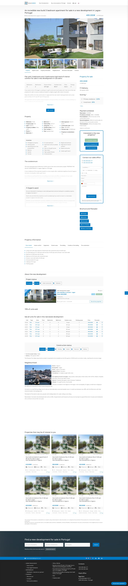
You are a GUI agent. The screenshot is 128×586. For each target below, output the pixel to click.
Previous (28, 40)
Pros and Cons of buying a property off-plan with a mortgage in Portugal (64, 569)
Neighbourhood (56, 70)
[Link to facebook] (92, 558)
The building (62, 245)
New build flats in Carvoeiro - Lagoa (66, 292)
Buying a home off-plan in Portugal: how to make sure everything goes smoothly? (63, 566)
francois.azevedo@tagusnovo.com (33, 558)
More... (81, 106)
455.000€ (90, 327)
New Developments (43, 3)
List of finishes (85, 224)
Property (28, 70)
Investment (89, 170)
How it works (30, 565)
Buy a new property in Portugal (58, 3)
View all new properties (96, 301)
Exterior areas (54, 245)
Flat (31, 322)
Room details (29, 245)
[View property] (47, 472)
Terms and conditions (32, 581)
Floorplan (84, 213)
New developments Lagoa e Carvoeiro (35, 15)
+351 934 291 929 (87, 162)
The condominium (85, 245)
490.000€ (90, 331)
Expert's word (35, 70)
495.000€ (90, 334)
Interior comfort (37, 245)
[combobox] (82, 184)
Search (96, 544)
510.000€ (90, 336)
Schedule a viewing (91, 140)
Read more (50, 104)
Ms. (86, 173)
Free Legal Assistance (32, 567)
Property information (45, 70)
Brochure (84, 217)
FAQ (54, 575)
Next (99, 40)
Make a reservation (86, 228)
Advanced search (50, 549)
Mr (82, 173)
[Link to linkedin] (95, 558)
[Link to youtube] (101, 558)
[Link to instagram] (98, 558)
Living (96, 170)
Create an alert (56, 578)
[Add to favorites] (102, 322)
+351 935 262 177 (87, 160)
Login (75, 3)
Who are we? (30, 576)
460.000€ (90, 329)
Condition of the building (73, 245)
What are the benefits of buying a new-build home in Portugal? (64, 573)
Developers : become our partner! (35, 572)
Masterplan (85, 221)
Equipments (46, 245)
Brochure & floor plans (67, 70)
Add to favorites (92, 148)
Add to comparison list (92, 144)
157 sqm (37, 324)
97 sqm (37, 322)
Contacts (69, 3)
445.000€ (90, 322)
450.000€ (90, 324)
